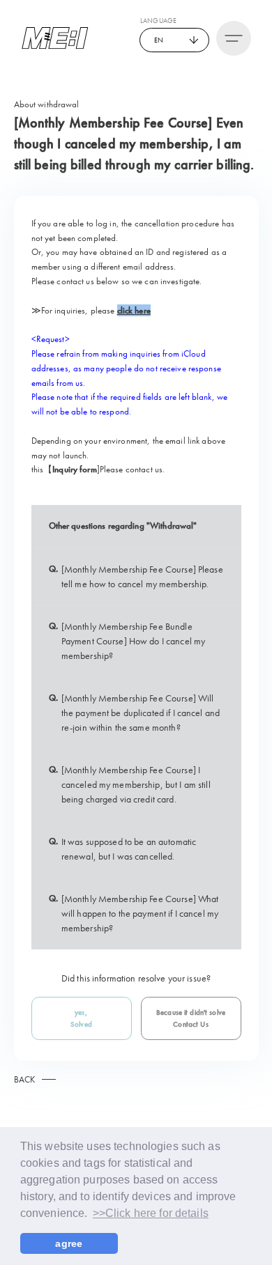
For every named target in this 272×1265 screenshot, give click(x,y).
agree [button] (68, 1243)
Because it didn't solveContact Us (190, 1018)
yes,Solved (81, 1018)
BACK (25, 1079)
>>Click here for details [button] (151, 1213)
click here (134, 310)
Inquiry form (74, 469)
